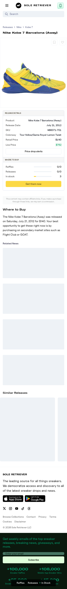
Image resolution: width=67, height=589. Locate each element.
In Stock (46, 582)
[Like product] (62, 42)
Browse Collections (13, 516)
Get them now (33, 183)
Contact (31, 516)
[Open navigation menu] (7, 5)
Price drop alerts (33, 151)
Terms (52, 516)
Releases (8, 27)
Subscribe (33, 559)
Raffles (20, 582)
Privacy (42, 516)
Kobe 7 (29, 27)
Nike (18, 27)
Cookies (7, 521)
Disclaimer (20, 521)
